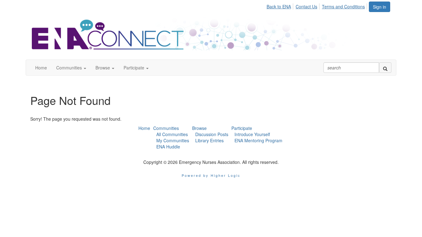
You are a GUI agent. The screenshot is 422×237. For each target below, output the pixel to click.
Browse (199, 128)
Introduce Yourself (252, 134)
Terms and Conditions (343, 6)
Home (144, 128)
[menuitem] (280, 6)
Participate (241, 128)
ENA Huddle (168, 146)
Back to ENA (279, 6)
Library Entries (209, 140)
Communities (166, 128)
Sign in (379, 7)
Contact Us (306, 6)
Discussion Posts (211, 134)
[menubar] (317, 6)
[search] (385, 67)
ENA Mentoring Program (258, 140)
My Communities (172, 140)
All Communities (172, 134)
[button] (71, 67)
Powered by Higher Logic (211, 175)
